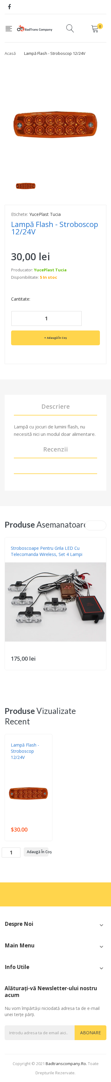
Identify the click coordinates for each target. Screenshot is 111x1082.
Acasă (10, 53)
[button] (11, 611)
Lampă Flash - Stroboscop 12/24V (25, 751)
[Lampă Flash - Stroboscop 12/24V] (26, 183)
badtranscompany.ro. (66, 1063)
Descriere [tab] (55, 406)
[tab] (55, 470)
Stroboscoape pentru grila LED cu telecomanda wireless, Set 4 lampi (46, 551)
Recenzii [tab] (55, 449)
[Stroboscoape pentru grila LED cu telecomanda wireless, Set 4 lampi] (55, 601)
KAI (13, 560)
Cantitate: (20, 299)
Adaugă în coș (57, 338)
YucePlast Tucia (45, 214)
